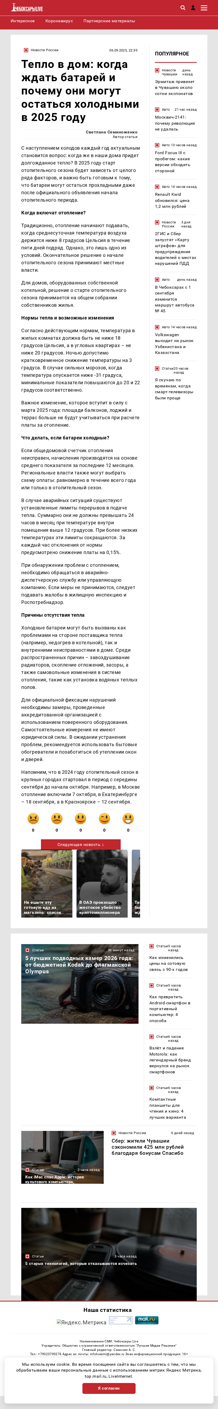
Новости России (44, 50)
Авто (166, 109)
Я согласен (109, 1388)
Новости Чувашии (170, 72)
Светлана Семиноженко (111, 132)
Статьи (168, 368)
